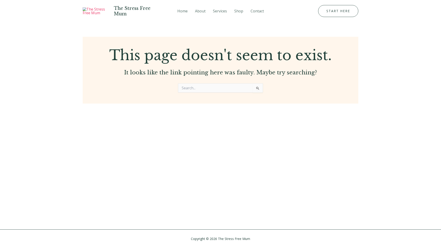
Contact (257, 11)
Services (220, 11)
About (200, 11)
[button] (338, 11)
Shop (238, 11)
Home (182, 11)
